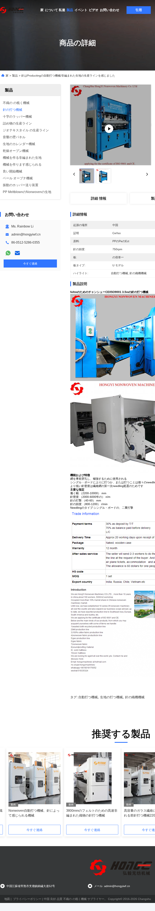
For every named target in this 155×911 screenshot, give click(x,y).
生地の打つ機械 (111, 697)
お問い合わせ (109, 10)
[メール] (17, 253)
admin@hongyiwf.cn (26, 234)
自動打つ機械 (88, 697)
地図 (7, 899)
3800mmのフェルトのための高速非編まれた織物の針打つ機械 (91, 813)
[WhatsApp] (8, 253)
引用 (138, 10)
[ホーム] (12, 10)
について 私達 (55, 10)
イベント (80, 10)
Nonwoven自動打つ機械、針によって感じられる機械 (34, 813)
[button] (26, 787)
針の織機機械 (135, 697)
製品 (70, 10)
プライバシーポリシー (27, 899)
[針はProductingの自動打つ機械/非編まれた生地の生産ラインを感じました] (110, 125)
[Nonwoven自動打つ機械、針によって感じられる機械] (34, 778)
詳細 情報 (98, 198)
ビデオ (93, 10)
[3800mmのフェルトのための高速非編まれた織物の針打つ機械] (92, 778)
